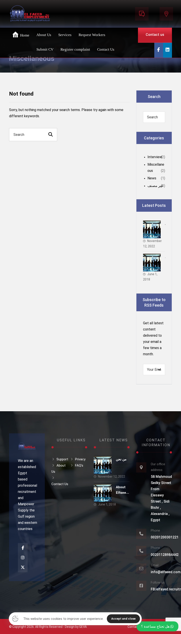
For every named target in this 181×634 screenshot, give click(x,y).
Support (62, 459)
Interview (154, 157)
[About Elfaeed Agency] (152, 262)
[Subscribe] (159, 369)
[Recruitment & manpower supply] (30, 14)
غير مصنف (155, 186)
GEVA (83, 626)
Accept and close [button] (123, 618)
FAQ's (79, 465)
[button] (158, 50)
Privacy (80, 459)
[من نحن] (152, 229)
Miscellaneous (155, 167)
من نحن (121, 459)
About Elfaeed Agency (122, 492)
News (151, 178)
